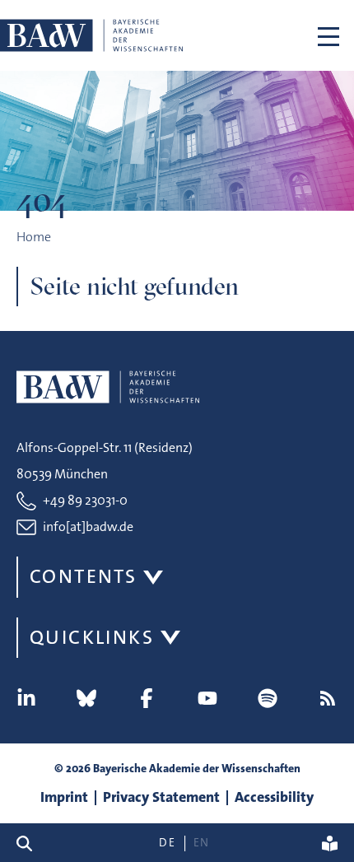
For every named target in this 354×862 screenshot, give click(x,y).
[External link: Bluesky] (86, 698)
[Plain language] (330, 843)
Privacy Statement (161, 797)
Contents (83, 576)
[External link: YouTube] (207, 698)
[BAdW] (91, 35)
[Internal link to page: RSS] (327, 698)
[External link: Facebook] (146, 698)
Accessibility (274, 797)
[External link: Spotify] (267, 698)
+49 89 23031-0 (85, 500)
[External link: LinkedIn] (26, 698)
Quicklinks (92, 637)
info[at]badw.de (88, 526)
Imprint (64, 797)
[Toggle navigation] (328, 35)
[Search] (30, 842)
